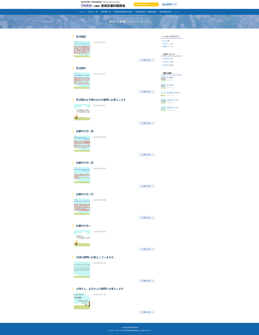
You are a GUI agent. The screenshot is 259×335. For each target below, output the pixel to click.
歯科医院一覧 (106, 12)
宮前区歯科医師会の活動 (123, 12)
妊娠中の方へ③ (172, 100)
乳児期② (170, 77)
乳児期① (170, 85)
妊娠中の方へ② (172, 107)
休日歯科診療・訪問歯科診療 (145, 12)
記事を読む (146, 60)
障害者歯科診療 (165, 12)
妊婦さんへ (166, 46)
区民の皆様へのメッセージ (147, 4)
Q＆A (165, 41)
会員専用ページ (170, 4)
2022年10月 (167, 65)
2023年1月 (166, 59)
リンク (176, 12)
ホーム (82, 12)
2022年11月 (167, 62)
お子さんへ (166, 44)
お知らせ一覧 (93, 12)
